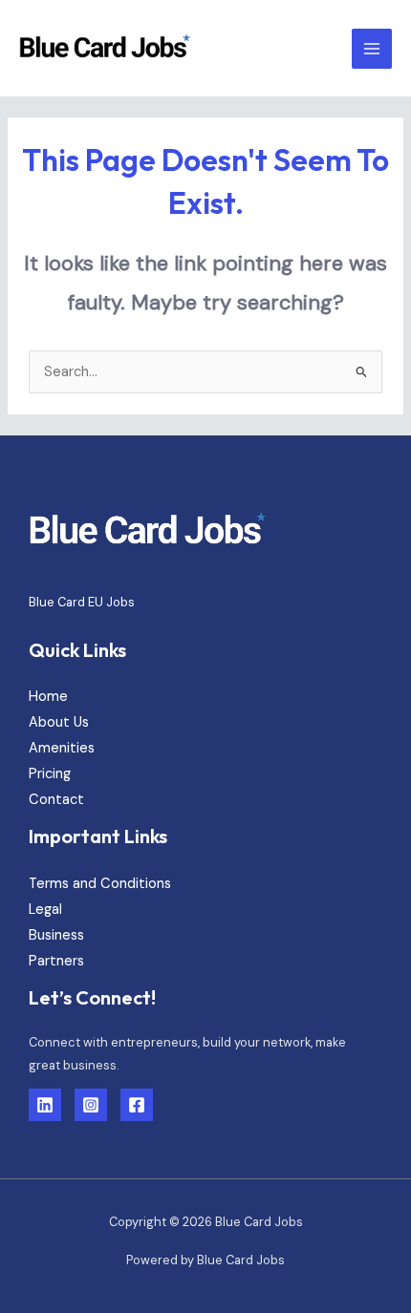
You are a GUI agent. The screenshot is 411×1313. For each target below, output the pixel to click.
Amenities (62, 748)
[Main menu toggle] (372, 49)
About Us (59, 722)
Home (48, 697)
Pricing (50, 774)
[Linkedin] (45, 1105)
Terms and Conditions (100, 884)
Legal (45, 909)
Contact (56, 800)
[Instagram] (91, 1105)
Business (56, 935)
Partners (56, 961)
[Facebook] (136, 1105)
